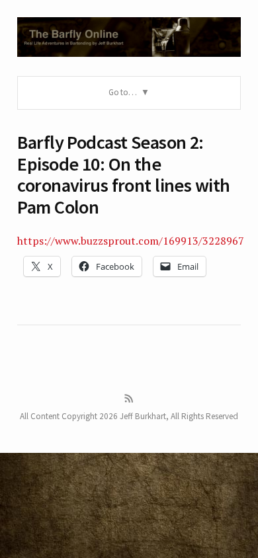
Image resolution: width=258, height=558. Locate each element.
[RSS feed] (129, 398)
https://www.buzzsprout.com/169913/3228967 (130, 240)
